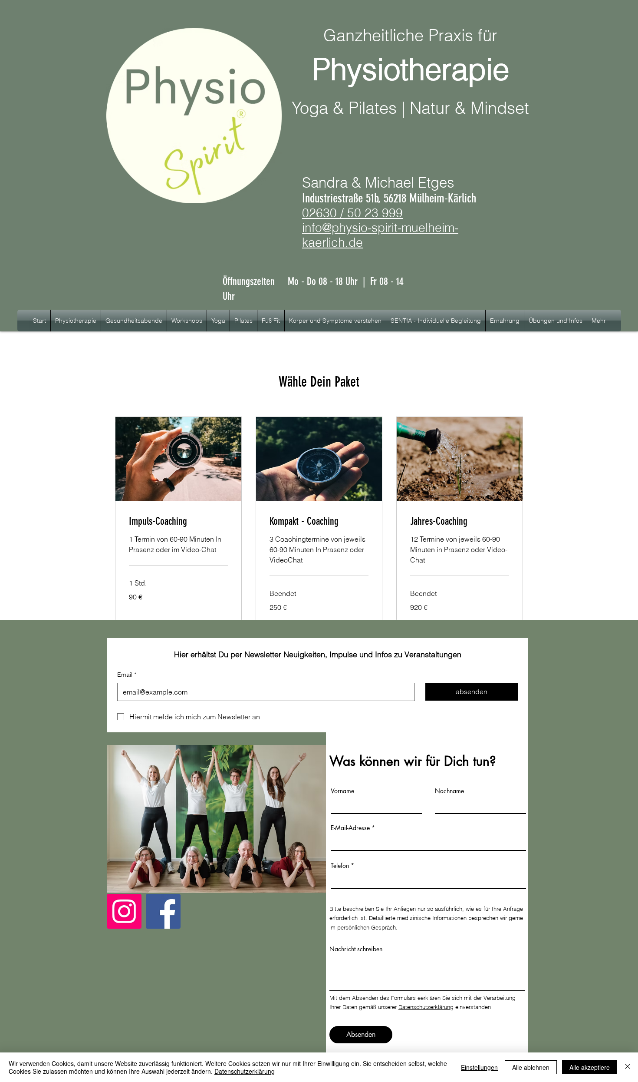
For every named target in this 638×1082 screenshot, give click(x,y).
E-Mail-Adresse (350, 828)
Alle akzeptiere (589, 1067)
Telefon (340, 866)
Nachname (449, 791)
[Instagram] (124, 911)
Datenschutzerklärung (426, 1006)
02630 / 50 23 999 (352, 212)
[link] (178, 522)
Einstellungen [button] (479, 1067)
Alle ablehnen (530, 1067)
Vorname (342, 791)
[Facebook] (163, 911)
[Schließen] (627, 1067)
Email (126, 674)
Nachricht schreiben (355, 949)
